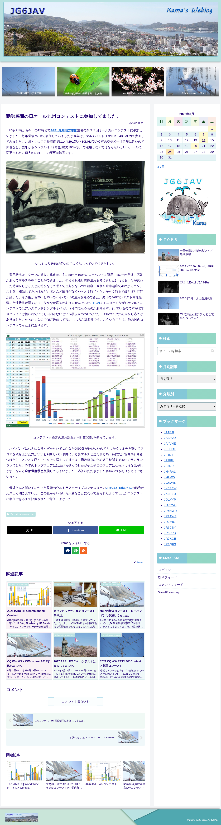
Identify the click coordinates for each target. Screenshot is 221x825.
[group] (25, 776)
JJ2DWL (170, 482)
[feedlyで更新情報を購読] (75, 550)
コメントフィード (170, 585)
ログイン (164, 570)
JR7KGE (170, 538)
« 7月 (161, 167)
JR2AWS (170, 516)
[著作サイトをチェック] (67, 550)
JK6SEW (170, 488)
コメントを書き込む (76, 701)
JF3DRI (169, 466)
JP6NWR (170, 510)
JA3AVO (170, 438)
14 (203, 140)
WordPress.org (168, 592)
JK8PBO (170, 494)
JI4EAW (169, 477)
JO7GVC (170, 505)
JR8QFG (170, 544)
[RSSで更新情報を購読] (83, 550)
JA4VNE (170, 443)
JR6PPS (170, 533)
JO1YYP (170, 499)
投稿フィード (167, 577)
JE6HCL (170, 449)
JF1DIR (169, 454)
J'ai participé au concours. (22, 514)
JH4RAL (170, 471)
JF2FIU (169, 460)
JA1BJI (169, 432)
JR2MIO (169, 522)
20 (195, 146)
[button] (138, 776)
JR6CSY (170, 527)
